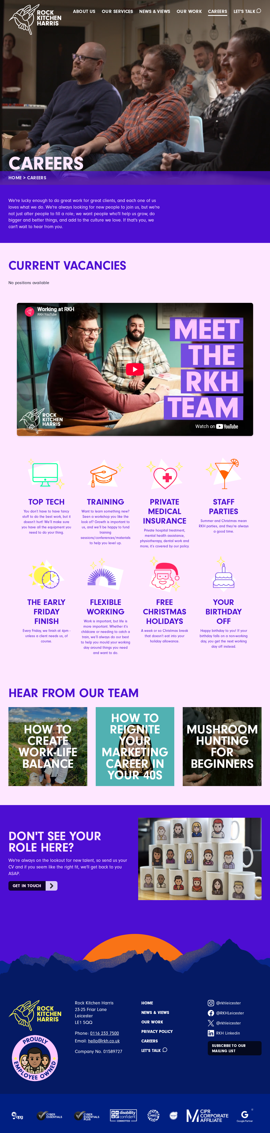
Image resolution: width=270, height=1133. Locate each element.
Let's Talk (151, 1050)
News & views (154, 11)
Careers (217, 11)
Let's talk (244, 11)
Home (15, 178)
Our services (117, 11)
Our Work (152, 1022)
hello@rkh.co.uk (104, 1041)
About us (84, 11)
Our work (189, 11)
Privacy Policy (157, 1031)
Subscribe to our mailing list (229, 1048)
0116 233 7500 (104, 1033)
